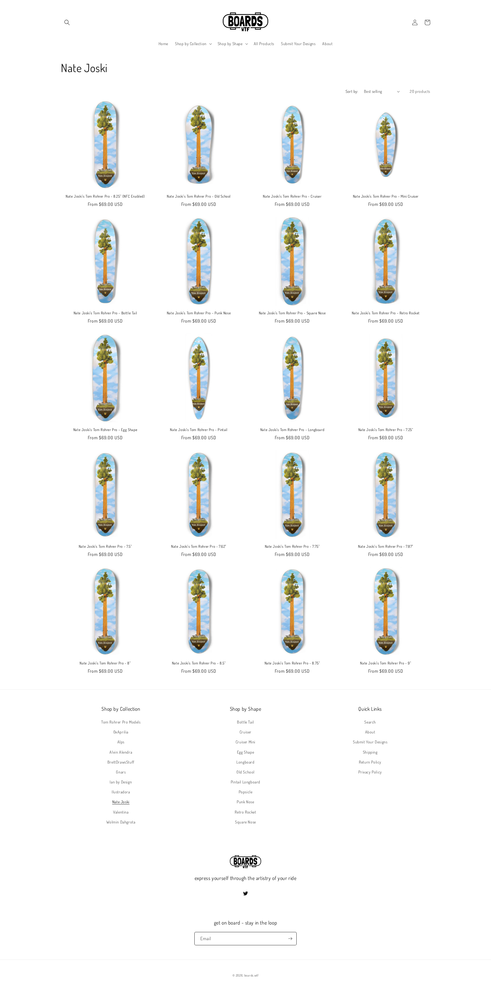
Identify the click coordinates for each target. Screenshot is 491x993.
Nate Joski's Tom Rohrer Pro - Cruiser (292, 196)
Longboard (245, 762)
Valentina (120, 812)
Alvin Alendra (120, 752)
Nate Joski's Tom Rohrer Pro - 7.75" (292, 546)
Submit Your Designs (370, 741)
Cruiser (245, 731)
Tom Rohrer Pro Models (121, 722)
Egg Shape (245, 752)
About (370, 731)
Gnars (121, 772)
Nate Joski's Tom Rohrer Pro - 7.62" (198, 546)
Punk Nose (245, 801)
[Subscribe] (290, 938)
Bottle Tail (245, 722)
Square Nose (245, 822)
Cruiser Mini (245, 741)
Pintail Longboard (245, 781)
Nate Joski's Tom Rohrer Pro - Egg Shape (105, 429)
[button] (67, 22)
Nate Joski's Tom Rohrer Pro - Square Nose (292, 313)
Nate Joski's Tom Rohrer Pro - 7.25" (385, 429)
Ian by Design (121, 781)
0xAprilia (120, 731)
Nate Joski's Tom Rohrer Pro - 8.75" (292, 663)
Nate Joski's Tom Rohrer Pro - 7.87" (385, 546)
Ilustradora (121, 791)
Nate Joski (121, 801)
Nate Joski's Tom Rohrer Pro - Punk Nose (199, 313)
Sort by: (352, 91)
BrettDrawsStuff (120, 762)
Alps (120, 741)
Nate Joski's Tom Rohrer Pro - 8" (105, 663)
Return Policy (370, 762)
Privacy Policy (370, 772)
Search (370, 722)
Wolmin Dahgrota (120, 822)
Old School (245, 772)
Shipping (370, 752)
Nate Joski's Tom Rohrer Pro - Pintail (198, 429)
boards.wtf (251, 975)
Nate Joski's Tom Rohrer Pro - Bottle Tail (105, 313)
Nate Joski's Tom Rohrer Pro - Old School (199, 196)
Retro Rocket (245, 812)
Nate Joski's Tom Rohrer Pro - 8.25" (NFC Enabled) (105, 196)
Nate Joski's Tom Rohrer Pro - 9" (385, 663)
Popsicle (246, 791)
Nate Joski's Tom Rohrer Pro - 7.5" (105, 546)
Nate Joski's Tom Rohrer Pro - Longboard (292, 429)
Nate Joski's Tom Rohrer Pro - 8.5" (199, 663)
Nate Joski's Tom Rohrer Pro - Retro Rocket (386, 313)
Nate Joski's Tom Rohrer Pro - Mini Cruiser (386, 196)
